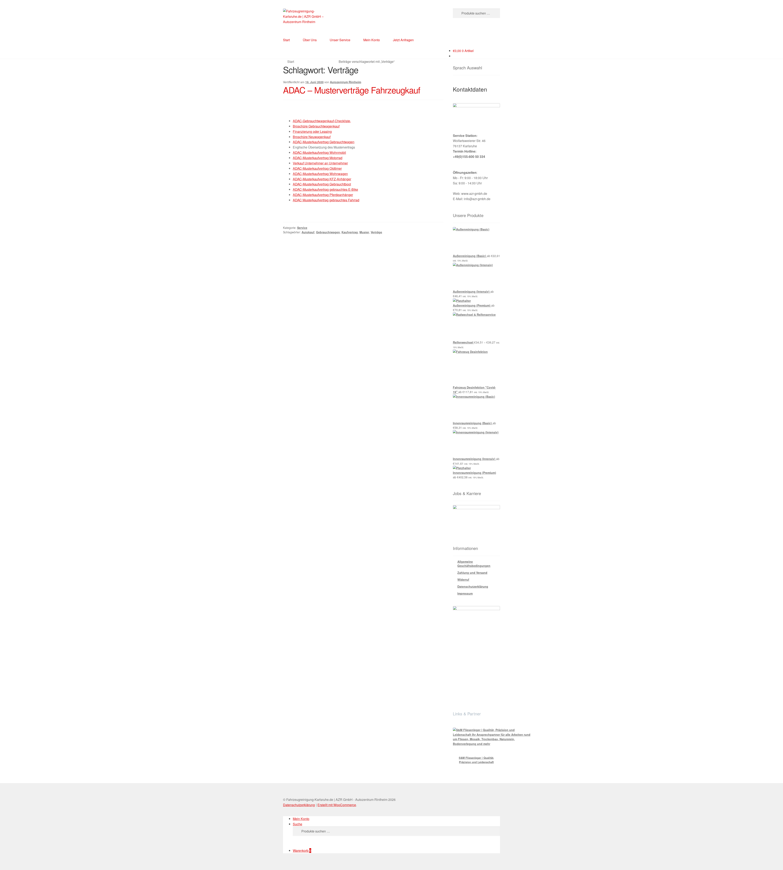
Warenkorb (302, 850)
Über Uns (310, 40)
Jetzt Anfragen (403, 40)
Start (286, 40)
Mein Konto (371, 40)
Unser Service (340, 40)
